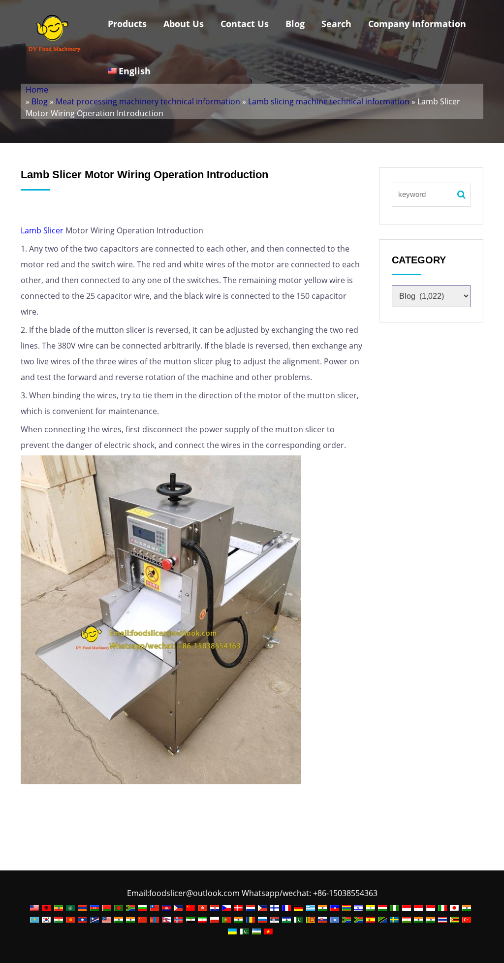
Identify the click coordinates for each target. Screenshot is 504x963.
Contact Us (244, 24)
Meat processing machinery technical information (148, 101)
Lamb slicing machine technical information (329, 101)
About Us (183, 24)
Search (336, 24)
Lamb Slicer (42, 230)
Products (127, 24)
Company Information (417, 24)
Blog (295, 24)
